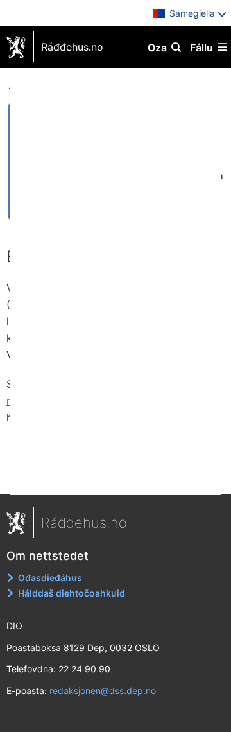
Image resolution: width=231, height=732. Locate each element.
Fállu (201, 47)
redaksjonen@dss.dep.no (102, 690)
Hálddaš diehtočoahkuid (71, 593)
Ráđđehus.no (72, 46)
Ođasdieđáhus (50, 577)
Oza (157, 47)
